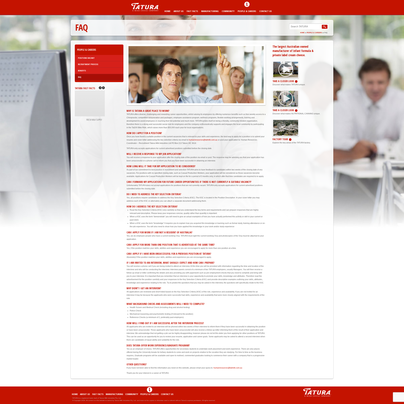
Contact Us (265, 11)
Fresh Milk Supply (94, 119)
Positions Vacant (86, 58)
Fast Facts (192, 11)
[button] (103, 87)
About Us (179, 11)
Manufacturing (210, 11)
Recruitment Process (88, 64)
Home (167, 11)
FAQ (79, 77)
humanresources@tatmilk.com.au (203, 140)
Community (228, 11)
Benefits (82, 70)
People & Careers (247, 11)
